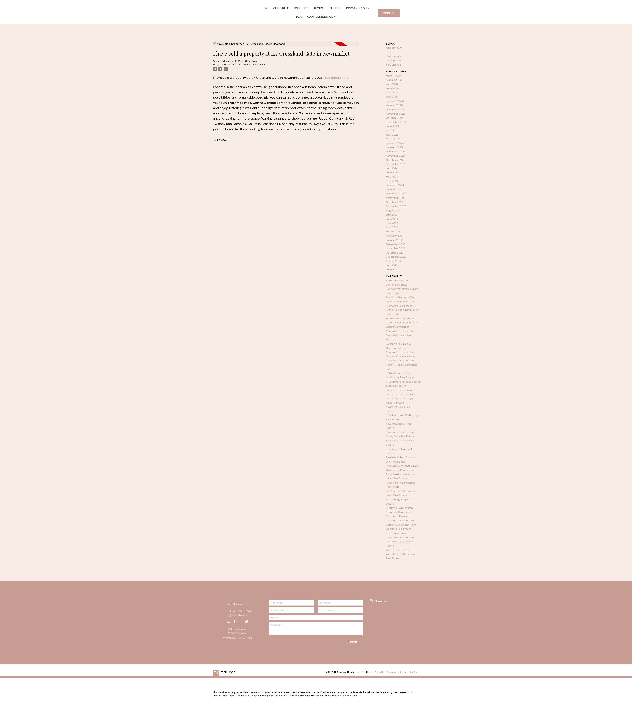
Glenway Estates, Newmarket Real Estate (245, 64)
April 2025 (392, 134)
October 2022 (394, 252)
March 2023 (393, 231)
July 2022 (392, 265)
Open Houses (394, 60)
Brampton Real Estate (399, 306)
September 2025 (396, 122)
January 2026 (394, 105)
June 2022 (392, 269)
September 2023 (396, 206)
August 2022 (394, 261)
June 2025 (392, 126)
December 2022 (395, 244)
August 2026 (394, 80)
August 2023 (394, 210)
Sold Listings (393, 64)
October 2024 (395, 160)
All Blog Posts (394, 48)
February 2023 (395, 235)
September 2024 (396, 164)
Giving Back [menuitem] (281, 8)
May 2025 (392, 130)
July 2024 (392, 168)
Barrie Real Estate (396, 284)
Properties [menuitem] (300, 8)
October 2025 (394, 118)
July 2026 (392, 84)
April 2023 (392, 227)
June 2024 (392, 172)
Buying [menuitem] (318, 8)
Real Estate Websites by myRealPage (400, 672)
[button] (389, 13)
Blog (388, 52)
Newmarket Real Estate (400, 432)
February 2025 (395, 143)
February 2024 (395, 185)
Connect (389, 13)
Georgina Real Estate (398, 343)
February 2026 (395, 101)
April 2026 (392, 97)
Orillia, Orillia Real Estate (400, 436)
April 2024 (392, 181)
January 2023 (394, 240)
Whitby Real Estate (397, 550)
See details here (336, 78)
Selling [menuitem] (335, 8)
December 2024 (396, 151)
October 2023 (394, 202)
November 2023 (395, 198)
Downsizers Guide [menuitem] (358, 8)
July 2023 (392, 214)
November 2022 (395, 248)
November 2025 (395, 113)
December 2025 (396, 109)
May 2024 (392, 177)
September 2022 (396, 256)
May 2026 (392, 92)
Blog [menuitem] (299, 16)
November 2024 (396, 155)
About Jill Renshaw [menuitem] (320, 16)
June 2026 (392, 88)
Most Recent (393, 75)
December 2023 (395, 193)
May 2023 (392, 223)
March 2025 (393, 139)
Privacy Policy (374, 672)
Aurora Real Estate (397, 280)
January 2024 (394, 189)
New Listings (393, 56)
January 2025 (394, 147)
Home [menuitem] (265, 8)
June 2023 (392, 219)
